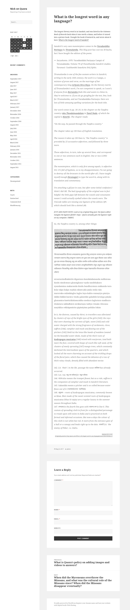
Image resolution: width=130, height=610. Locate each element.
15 (12, 45)
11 (21, 42)
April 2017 (13, 97)
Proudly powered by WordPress (65, 603)
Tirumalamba (72, 49)
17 (18, 45)
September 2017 (15, 79)
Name (57, 510)
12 (24, 42)
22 (12, 48)
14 (30, 42)
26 (24, 48)
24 (18, 48)
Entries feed (14, 198)
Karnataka (73, 92)
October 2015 (14, 160)
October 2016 (14, 118)
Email (57, 519)
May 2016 (13, 136)
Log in (12, 195)
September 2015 (15, 164)
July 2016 (13, 128)
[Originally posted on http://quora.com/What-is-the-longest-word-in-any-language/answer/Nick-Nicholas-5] (83, 436)
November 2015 (15, 157)
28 (30, 48)
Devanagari (73, 177)
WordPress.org (15, 205)
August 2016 (14, 125)
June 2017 (13, 89)
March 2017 (14, 100)
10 (18, 42)
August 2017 (14, 82)
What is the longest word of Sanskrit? (74, 40)
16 (15, 45)
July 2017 (13, 86)
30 (15, 51)
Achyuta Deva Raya (81, 85)
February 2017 (15, 104)
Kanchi (66, 116)
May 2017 (13, 93)
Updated (107, 434)
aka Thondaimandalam (73, 113)
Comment (58, 480)
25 (21, 48)
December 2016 (15, 111)
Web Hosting (71, 605)
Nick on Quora (18, 8)
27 (27, 48)
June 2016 (13, 132)
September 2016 (15, 121)
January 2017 (14, 107)
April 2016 (13, 139)
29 (12, 51)
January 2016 (14, 150)
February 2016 (15, 146)
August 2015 (14, 167)
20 (27, 45)
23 (15, 48)
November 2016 (15, 114)
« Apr (12, 56)
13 (27, 42)
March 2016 (14, 143)
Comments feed (15, 202)
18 (21, 45)
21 (30, 45)
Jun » (16, 56)
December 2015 (15, 153)
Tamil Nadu (92, 113)
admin (69, 449)
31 (18, 51)
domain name (90, 603)
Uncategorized (15, 181)
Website (57, 528)
